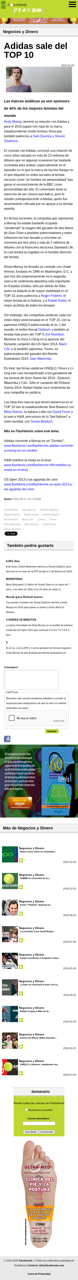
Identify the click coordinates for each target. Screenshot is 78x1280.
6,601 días (13, 561)
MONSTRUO (14, 579)
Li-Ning (41, 519)
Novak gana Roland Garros (24, 596)
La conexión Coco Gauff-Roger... (37, 931)
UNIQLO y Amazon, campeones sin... (39, 1064)
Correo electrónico (39, 1118)
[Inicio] (15, 3)
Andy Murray (11, 509)
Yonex (52, 519)
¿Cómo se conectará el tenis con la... (39, 984)
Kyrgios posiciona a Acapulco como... (40, 958)
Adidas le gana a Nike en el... (35, 1011)
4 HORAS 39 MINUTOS (21, 619)
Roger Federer (12, 514)
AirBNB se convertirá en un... (35, 878)
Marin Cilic (27, 519)
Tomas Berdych (12, 529)
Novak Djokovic (50, 514)
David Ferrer (49, 524)
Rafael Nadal (31, 514)
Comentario (11, 667)
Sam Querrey (29, 509)
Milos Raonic (31, 524)
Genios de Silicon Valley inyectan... (38, 1038)
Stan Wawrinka (12, 524)
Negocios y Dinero (31, 848)
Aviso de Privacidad (39, 1274)
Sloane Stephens (49, 509)
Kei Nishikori (11, 519)
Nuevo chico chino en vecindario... (38, 851)
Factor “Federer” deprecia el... (36, 905)
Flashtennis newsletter (40, 1110)
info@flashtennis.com (51, 1265)
